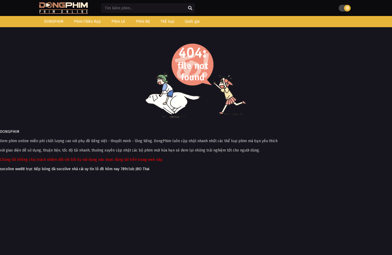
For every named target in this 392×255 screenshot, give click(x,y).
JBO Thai (142, 169)
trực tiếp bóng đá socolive (48, 169)
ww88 (20, 169)
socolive (7, 169)
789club (127, 169)
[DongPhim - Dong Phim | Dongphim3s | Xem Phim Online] (63, 12)
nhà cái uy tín (83, 169)
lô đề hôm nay (107, 169)
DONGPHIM (9, 131)
